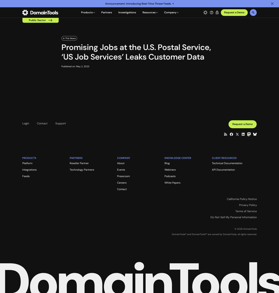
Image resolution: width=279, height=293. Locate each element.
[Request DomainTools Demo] (234, 12)
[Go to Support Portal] (212, 12)
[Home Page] (40, 12)
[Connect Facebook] (231, 134)
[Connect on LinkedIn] (243, 134)
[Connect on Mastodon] (249, 134)
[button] (272, 3)
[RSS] (226, 134)
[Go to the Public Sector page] (40, 20)
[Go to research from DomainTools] (217, 12)
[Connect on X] (237, 134)
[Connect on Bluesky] (255, 134)
